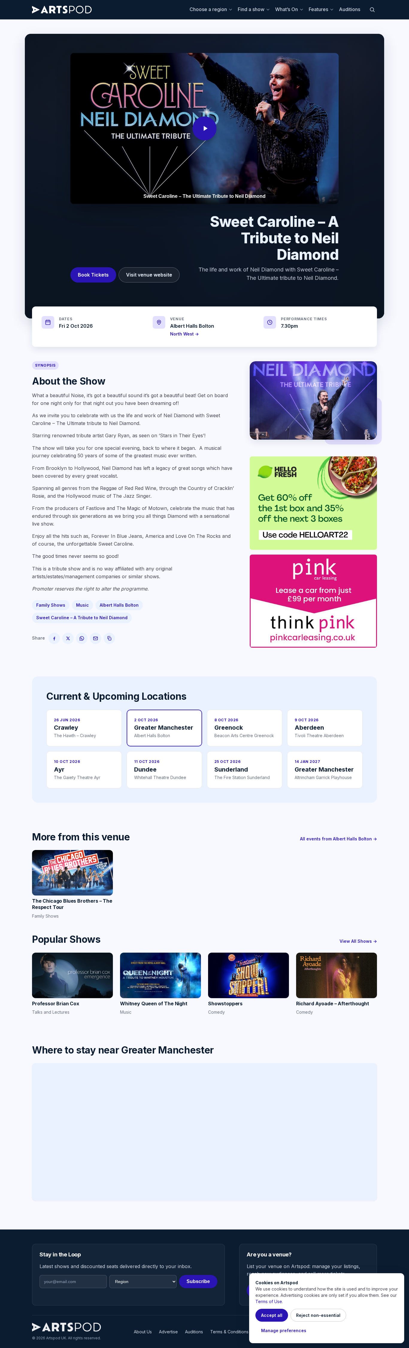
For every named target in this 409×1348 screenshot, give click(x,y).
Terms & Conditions (229, 1331)
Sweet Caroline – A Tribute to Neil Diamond (82, 617)
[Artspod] (66, 1327)
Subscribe (198, 1281)
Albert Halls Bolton (192, 326)
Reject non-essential (318, 1315)
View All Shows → (358, 941)
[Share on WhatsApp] (81, 638)
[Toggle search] (372, 9)
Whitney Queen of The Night (153, 1004)
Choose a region (208, 9)
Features (318, 9)
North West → (184, 333)
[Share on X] (68, 638)
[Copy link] (109, 638)
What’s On (286, 9)
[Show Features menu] (332, 9)
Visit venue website (149, 275)
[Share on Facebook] (54, 638)
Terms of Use (268, 1301)
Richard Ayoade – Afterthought (332, 1004)
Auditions (349, 9)
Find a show (251, 9)
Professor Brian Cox (55, 1004)
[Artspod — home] (62, 9)
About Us (143, 1331)
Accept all (271, 1315)
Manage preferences (283, 1330)
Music (82, 605)
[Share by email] (95, 638)
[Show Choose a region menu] (231, 9)
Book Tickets (93, 275)
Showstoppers (225, 1004)
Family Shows (50, 605)
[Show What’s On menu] (302, 9)
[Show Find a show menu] (269, 9)
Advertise (168, 1331)
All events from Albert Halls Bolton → (338, 838)
